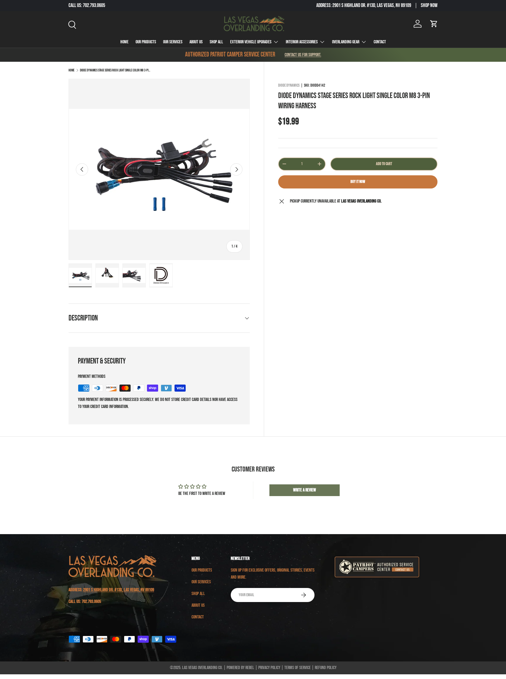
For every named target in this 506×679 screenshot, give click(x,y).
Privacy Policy (269, 668)
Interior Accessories (302, 42)
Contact (380, 42)
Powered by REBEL (240, 668)
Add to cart (384, 163)
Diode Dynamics (289, 85)
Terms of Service (297, 668)
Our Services (172, 42)
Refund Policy (325, 668)
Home (124, 42)
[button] (434, 23)
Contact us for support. (303, 55)
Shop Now (429, 5)
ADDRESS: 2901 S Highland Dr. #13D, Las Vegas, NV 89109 (363, 5)
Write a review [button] (304, 490)
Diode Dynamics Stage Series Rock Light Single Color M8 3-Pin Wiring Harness (115, 70)
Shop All (216, 42)
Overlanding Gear (345, 42)
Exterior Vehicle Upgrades (250, 42)
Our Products (146, 42)
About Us (196, 42)
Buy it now (358, 181)
